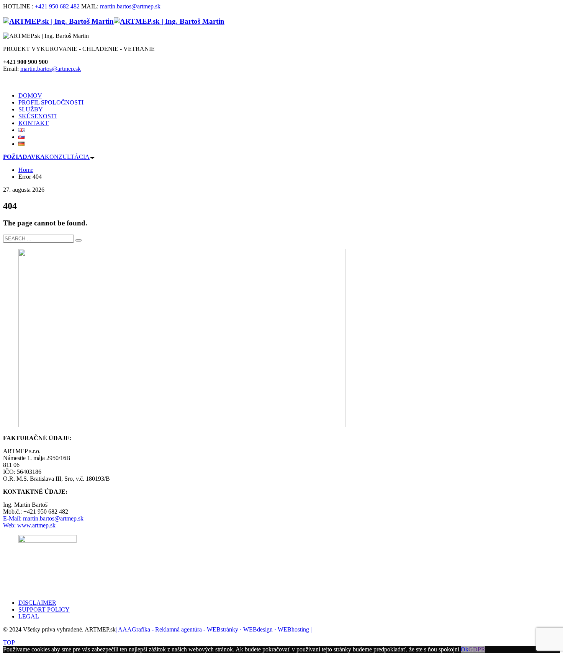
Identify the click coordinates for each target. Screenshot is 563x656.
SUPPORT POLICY (44, 609)
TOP (9, 642)
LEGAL (28, 616)
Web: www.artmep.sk (29, 525)
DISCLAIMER (37, 602)
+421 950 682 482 (57, 6)
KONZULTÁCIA (46, 156)
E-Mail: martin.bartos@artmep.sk (43, 518)
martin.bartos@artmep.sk (130, 6)
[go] (78, 240)
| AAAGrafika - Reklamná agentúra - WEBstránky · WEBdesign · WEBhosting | (214, 629)
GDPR (476, 649)
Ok (464, 649)
